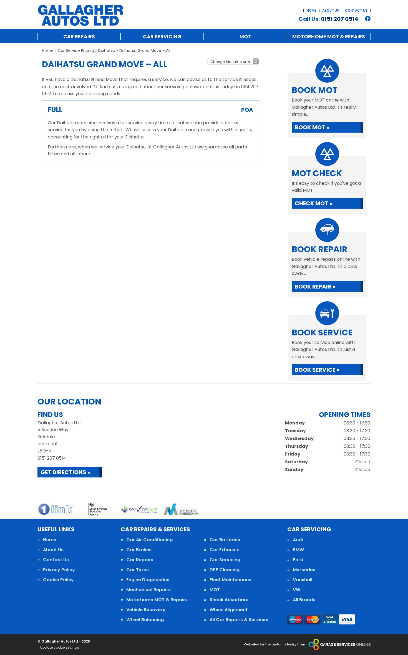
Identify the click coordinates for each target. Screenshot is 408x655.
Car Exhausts (225, 550)
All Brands (304, 600)
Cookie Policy (58, 580)
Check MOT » (314, 203)
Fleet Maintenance (230, 580)
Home (311, 10)
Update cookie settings (59, 647)
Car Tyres (137, 570)
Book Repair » (315, 286)
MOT (245, 36)
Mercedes (304, 570)
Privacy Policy (59, 570)
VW (296, 590)
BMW (298, 550)
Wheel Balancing (145, 620)
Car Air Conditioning (149, 540)
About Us (330, 10)
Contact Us (356, 10)
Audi (298, 540)
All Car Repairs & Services (239, 620)
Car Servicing (162, 36)
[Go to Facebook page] (368, 18)
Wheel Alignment (229, 610)
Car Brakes (139, 550)
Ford (298, 560)
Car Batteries (225, 540)
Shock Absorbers (229, 600)
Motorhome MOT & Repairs (328, 36)
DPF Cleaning (225, 570)
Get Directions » (65, 472)
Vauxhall (302, 580)
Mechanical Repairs (148, 590)
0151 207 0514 (328, 19)
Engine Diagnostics (147, 580)
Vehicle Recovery (145, 610)
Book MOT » (312, 127)
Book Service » (317, 370)
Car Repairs (79, 36)
